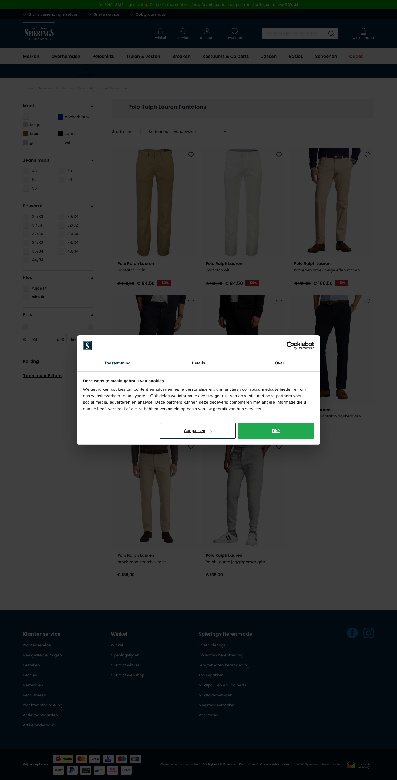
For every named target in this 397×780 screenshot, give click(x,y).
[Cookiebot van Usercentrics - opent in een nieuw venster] (290, 345)
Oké (276, 430)
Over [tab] (279, 363)
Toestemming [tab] (117, 363)
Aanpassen (194, 430)
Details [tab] (198, 363)
